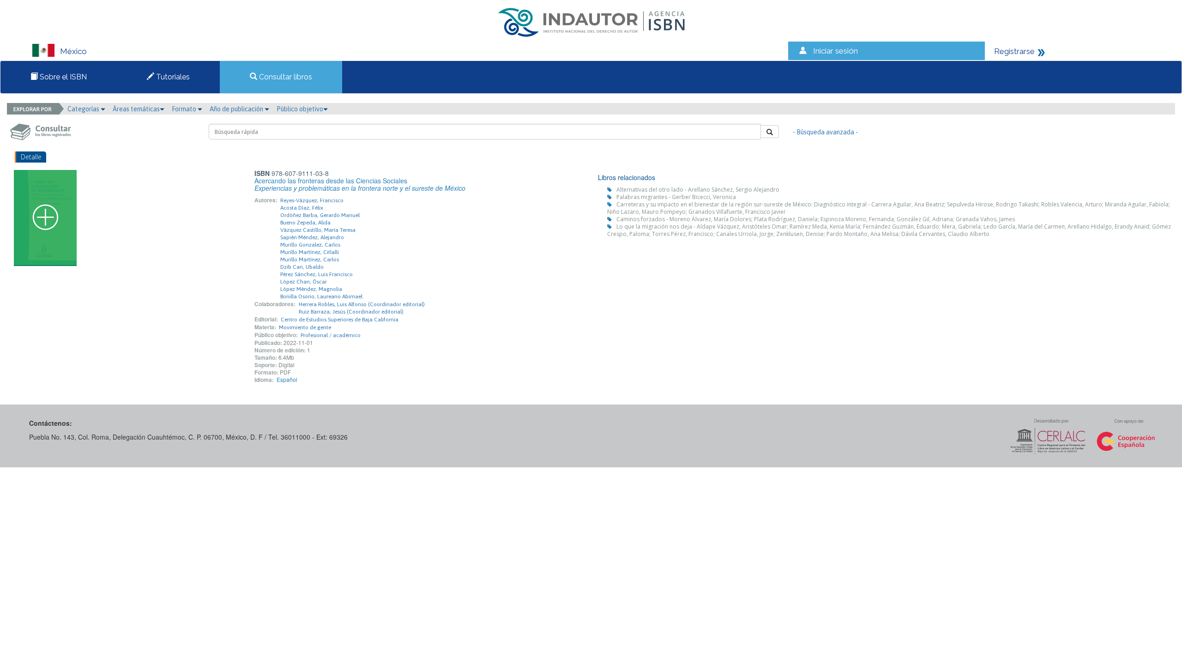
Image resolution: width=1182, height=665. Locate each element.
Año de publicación (237, 109)
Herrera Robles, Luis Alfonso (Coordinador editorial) (362, 304)
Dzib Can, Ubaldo (302, 267)
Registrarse (1014, 51)
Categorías (84, 109)
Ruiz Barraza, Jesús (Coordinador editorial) (351, 311)
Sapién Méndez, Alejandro (312, 237)
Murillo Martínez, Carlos (309, 259)
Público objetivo (300, 109)
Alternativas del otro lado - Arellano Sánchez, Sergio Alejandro (697, 189)
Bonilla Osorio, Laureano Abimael (321, 296)
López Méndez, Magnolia (311, 289)
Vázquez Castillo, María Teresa (318, 230)
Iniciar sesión (835, 50)
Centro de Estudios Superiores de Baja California (339, 319)
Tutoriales (172, 77)
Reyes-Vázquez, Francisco (312, 200)
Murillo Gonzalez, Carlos (310, 245)
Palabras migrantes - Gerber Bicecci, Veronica (676, 197)
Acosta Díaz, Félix (301, 208)
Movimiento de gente (305, 327)
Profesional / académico (331, 335)
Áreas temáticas (136, 109)
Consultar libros (284, 77)
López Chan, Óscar (303, 281)
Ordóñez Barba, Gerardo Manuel (320, 215)
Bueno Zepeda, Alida (305, 222)
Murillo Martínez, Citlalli (309, 252)
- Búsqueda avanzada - (825, 132)
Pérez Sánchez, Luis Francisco (316, 274)
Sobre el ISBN (62, 77)
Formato (185, 109)
